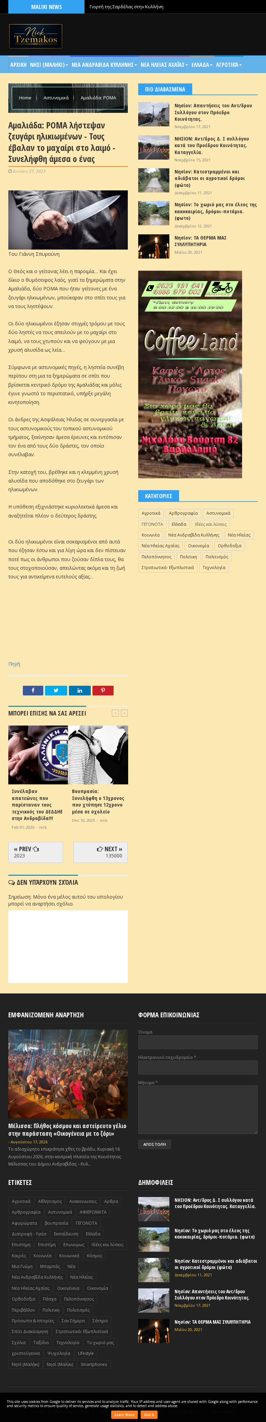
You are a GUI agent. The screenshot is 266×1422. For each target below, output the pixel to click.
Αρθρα (111, 1201)
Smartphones (94, 1364)
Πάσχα (49, 1299)
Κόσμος (94, 1256)
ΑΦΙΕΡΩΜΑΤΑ (93, 1212)
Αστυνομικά (57, 97)
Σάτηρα (100, 1321)
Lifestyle (86, 1353)
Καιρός (19, 1256)
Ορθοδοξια (229, 546)
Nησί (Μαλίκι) (60, 1364)
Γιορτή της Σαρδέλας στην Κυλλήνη (126, 6)
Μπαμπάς (50, 1266)
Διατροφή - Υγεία (29, 1234)
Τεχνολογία (214, 567)
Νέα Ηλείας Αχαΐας (160, 546)
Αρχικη (18, 65)
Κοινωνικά (69, 1256)
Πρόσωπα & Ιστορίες (33, 1321)
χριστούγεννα (26, 1353)
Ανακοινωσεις (83, 1201)
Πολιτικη (188, 557)
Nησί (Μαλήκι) (25, 1364)
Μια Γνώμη (22, 1266)
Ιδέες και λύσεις (211, 524)
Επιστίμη (47, 1245)
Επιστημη (21, 1245)
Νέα (72, 1266)
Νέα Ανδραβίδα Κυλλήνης (193, 535)
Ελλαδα (200, 65)
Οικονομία (198, 546)
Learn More (124, 1414)
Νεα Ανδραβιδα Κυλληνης (103, 65)
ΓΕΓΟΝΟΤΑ (152, 524)
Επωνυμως (73, 1245)
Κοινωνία (151, 535)
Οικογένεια (68, 1288)
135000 (114, 855)
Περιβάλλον (23, 1310)
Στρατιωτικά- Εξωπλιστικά (168, 567)
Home (26, 97)
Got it (149, 1414)
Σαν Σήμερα (73, 1321)
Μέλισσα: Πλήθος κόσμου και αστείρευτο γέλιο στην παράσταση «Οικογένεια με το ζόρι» (67, 1129)
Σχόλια (19, 1343)
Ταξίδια (41, 1343)
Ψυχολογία (58, 1353)
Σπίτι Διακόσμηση (30, 1331)
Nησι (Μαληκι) (47, 65)
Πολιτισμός (217, 557)
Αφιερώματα (24, 1223)
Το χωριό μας (100, 1343)
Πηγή (14, 663)
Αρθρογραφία (183, 513)
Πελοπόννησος (156, 557)
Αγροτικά (227, 65)
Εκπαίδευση (66, 1234)
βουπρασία (56, 1223)
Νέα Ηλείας (239, 535)
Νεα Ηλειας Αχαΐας (163, 65)
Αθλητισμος (50, 1201)
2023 (19, 855)
